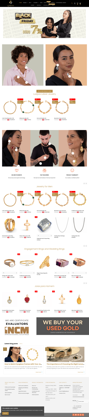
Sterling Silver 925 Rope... (59, 206)
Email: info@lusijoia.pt (64, 362)
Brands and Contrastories (35, 359)
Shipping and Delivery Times (23, 359)
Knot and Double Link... (42, 89)
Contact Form (62, 364)
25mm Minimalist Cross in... (60, 281)
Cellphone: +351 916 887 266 (64, 359)
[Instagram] (81, 386)
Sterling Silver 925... (76, 206)
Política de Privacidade (10, 358)
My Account (7, 365)
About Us (34, 356)
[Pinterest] (78, 386)
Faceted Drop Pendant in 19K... (43, 281)
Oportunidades (8, 363)
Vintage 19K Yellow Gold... (7, 246)
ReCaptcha (74, 371)
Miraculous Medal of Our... (77, 281)
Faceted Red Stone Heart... (25, 281)
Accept (5, 413)
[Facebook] (73, 386)
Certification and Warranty (35, 363)
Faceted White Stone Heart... (8, 281)
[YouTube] (76, 386)
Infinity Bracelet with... (24, 89)
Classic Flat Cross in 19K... (25, 206)
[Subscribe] (82, 366)
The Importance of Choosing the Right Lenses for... (25, 335)
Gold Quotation (35, 365)
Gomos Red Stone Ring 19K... (60, 246)
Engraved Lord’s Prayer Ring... (43, 209)
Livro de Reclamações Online (10, 361)
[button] (4, 10)
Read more (38, 343)
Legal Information (22, 362)
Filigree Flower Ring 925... (42, 244)
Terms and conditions (23, 356)
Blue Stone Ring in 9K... (76, 246)
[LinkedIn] (83, 386)
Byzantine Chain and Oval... (60, 89)
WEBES (28, 385)
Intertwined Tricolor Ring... (7, 206)
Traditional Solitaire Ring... (25, 246)
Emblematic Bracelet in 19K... (78, 181)
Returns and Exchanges (23, 364)
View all (20, 314)
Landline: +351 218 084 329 (65, 356)
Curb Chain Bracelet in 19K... (8, 89)
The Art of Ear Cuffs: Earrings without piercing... (66, 335)
